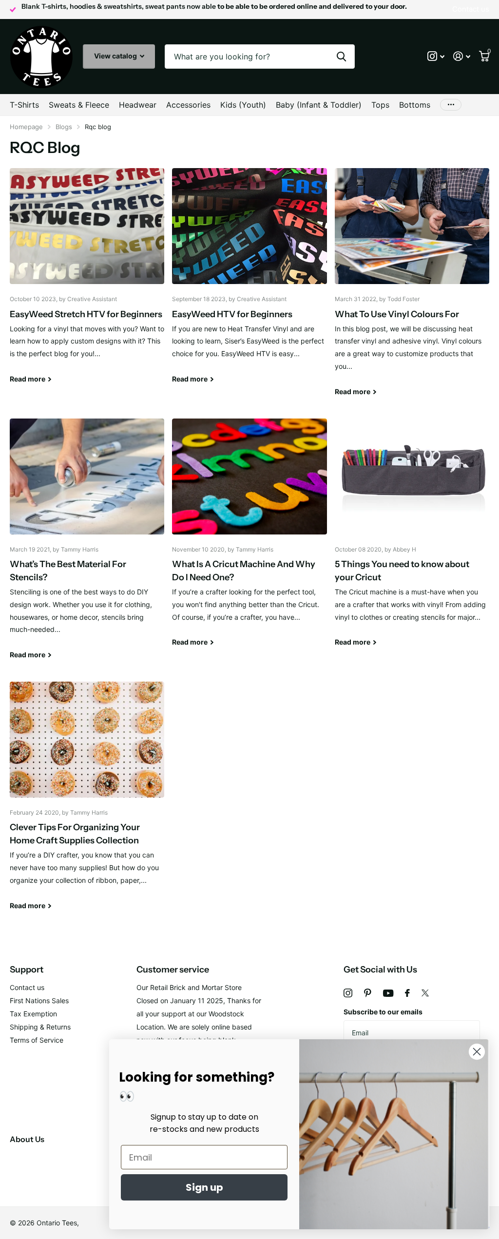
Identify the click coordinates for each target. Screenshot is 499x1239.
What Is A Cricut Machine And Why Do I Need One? (249, 540)
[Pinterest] (367, 993)
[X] (425, 993)
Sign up (204, 1187)
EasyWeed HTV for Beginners (249, 283)
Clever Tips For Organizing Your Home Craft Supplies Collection (87, 803)
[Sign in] (462, 56)
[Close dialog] (476, 1051)
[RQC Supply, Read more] (436, 56)
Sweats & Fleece (79, 105)
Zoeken (341, 56)
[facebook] (407, 993)
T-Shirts (24, 105)
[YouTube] (388, 993)
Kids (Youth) (243, 105)
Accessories (188, 105)
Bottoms (414, 105)
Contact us (27, 987)
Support (26, 969)
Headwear (137, 105)
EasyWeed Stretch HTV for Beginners (87, 283)
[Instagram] (348, 993)
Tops (380, 105)
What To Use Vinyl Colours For (412, 289)
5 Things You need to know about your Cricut (412, 540)
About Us (27, 1139)
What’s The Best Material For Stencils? (87, 546)
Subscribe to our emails (383, 1012)
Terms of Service (36, 1040)
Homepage (26, 127)
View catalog (116, 56)
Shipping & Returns (40, 1027)
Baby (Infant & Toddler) (319, 105)
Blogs (64, 127)
